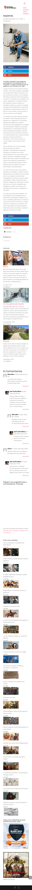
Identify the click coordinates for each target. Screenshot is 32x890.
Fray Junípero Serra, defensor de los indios (15, 788)
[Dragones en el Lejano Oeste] (11, 617)
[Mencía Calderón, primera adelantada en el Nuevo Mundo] (11, 740)
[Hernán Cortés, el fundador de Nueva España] (11, 770)
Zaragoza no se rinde (9, 697)
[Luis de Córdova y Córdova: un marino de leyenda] (11, 649)
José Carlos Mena (10, 19)
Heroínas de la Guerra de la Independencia (15, 743)
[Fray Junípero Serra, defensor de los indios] (11, 800)
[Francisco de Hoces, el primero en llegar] (11, 663)
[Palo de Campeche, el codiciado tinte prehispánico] (11, 556)
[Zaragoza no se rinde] (11, 708)
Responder (26, 386)
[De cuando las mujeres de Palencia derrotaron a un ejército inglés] (11, 679)
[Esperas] (16, 339)
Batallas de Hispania (9, 879)
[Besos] (16, 265)
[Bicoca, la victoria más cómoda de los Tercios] (11, 695)
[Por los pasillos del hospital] (16, 302)
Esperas (6, 341)
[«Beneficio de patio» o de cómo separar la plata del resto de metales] (11, 815)
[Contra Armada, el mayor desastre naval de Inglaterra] (11, 572)
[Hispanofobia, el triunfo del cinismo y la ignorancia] (11, 603)
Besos (5, 267)
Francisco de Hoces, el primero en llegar (14, 652)
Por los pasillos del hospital (13, 304)
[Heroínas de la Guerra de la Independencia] (11, 754)
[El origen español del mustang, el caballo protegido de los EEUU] (11, 588)
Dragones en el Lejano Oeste (11, 606)
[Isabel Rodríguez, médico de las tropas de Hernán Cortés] (11, 724)
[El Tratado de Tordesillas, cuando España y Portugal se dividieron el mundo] (11, 786)
